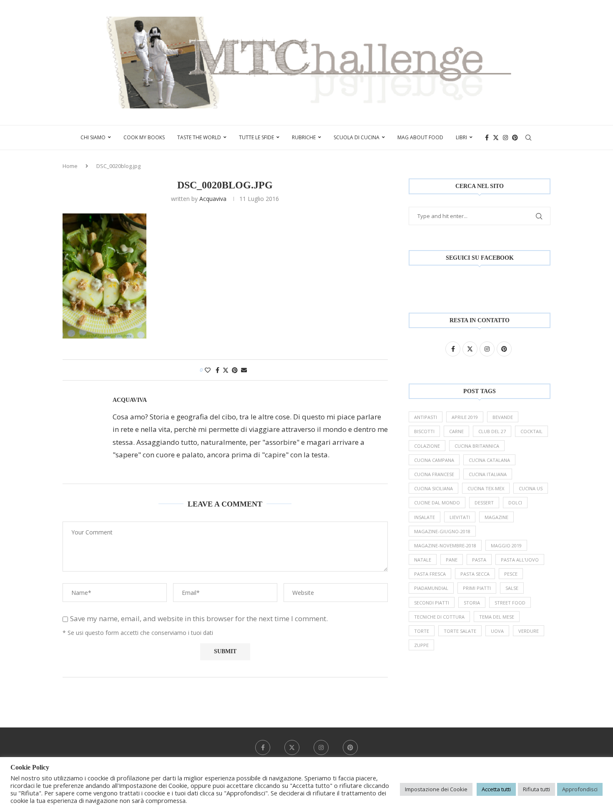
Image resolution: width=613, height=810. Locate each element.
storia (472, 602)
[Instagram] (505, 137)
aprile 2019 (465, 417)
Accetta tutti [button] (496, 789)
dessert (484, 502)
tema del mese (496, 617)
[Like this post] (208, 370)
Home (70, 166)
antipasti (425, 417)
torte (421, 631)
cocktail (531, 431)
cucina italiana (488, 474)
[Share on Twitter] (226, 370)
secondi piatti (431, 602)
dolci (515, 502)
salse (511, 588)
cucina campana (434, 460)
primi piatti (477, 588)
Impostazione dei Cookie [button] (436, 789)
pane (451, 560)
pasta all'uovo (520, 560)
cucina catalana (489, 460)
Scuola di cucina (356, 137)
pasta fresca (430, 574)
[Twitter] (496, 137)
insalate (424, 517)
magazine (496, 517)
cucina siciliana (433, 488)
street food (510, 602)
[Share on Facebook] (217, 370)
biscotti (424, 431)
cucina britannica (477, 446)
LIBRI (461, 137)
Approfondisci (580, 789)
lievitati (460, 517)
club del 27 (492, 431)
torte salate (460, 631)
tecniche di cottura (439, 617)
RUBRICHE (304, 137)
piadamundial (431, 588)
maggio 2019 (506, 545)
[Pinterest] (515, 137)
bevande (502, 417)
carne (456, 431)
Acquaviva (212, 199)
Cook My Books (144, 137)
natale (422, 560)
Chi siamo (93, 137)
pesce (511, 574)
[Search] (528, 137)
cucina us (531, 488)
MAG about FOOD (420, 137)
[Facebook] (487, 137)
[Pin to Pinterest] (235, 370)
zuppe (421, 645)
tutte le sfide (256, 137)
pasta (479, 560)
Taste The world (199, 137)
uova (497, 631)
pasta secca (475, 574)
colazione (427, 446)
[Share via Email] (244, 370)
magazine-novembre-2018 (445, 545)
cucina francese (434, 474)
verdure (528, 631)
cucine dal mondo (437, 502)
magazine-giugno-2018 (442, 531)
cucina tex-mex (485, 488)
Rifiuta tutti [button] (536, 789)
